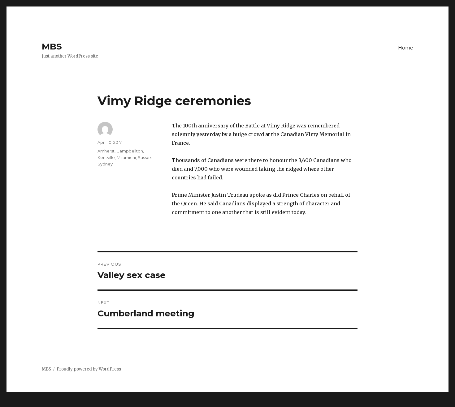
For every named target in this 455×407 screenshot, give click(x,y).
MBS (52, 46)
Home (405, 48)
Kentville (106, 157)
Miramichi (126, 157)
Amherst (106, 150)
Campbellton (129, 150)
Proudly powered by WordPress (89, 369)
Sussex (145, 157)
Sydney (105, 163)
